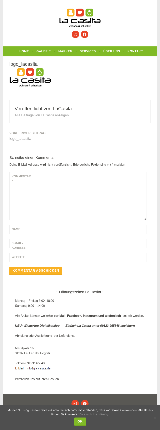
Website (18, 257)
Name (16, 229)
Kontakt (135, 51)
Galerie (43, 51)
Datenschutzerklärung (93, 414)
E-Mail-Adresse (18, 245)
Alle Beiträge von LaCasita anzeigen (42, 115)
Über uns (111, 51)
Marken (65, 51)
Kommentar (21, 179)
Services (88, 51)
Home (24, 51)
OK (80, 421)
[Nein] (155, 417)
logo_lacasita (27, 136)
